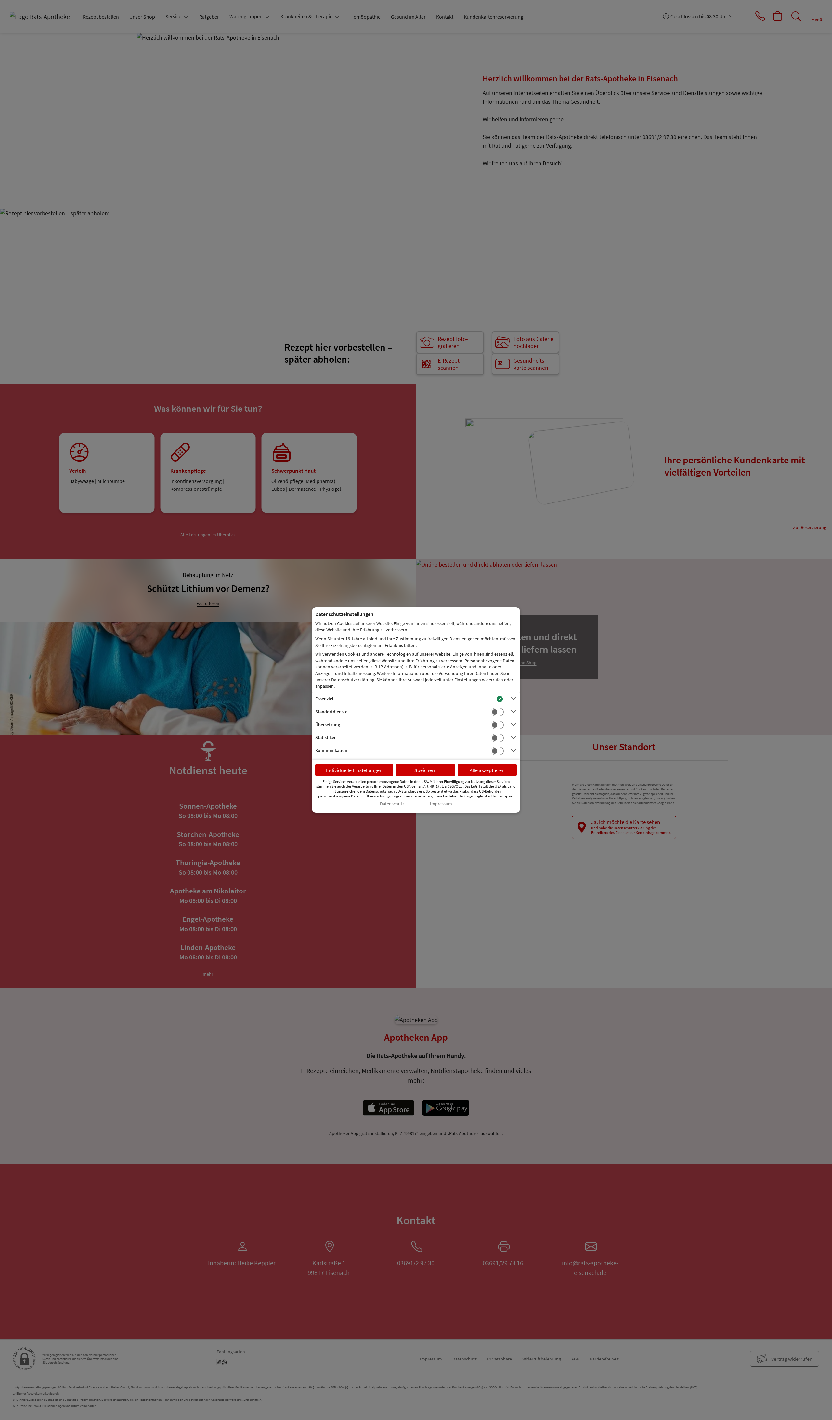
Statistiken (326, 737)
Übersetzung (327, 725)
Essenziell (325, 699)
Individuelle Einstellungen (354, 770)
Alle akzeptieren (487, 770)
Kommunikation (331, 750)
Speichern (425, 770)
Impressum (441, 804)
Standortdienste (331, 712)
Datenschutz (392, 804)
